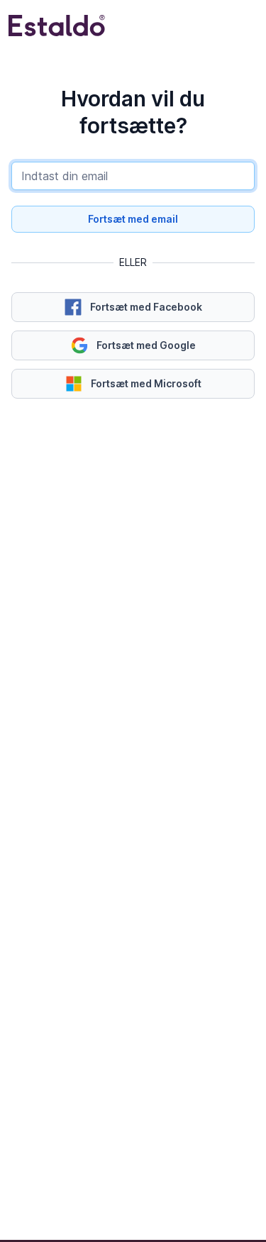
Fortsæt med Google (146, 345)
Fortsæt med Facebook (146, 307)
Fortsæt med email (133, 219)
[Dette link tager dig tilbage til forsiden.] (57, 25)
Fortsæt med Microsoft (146, 383)
